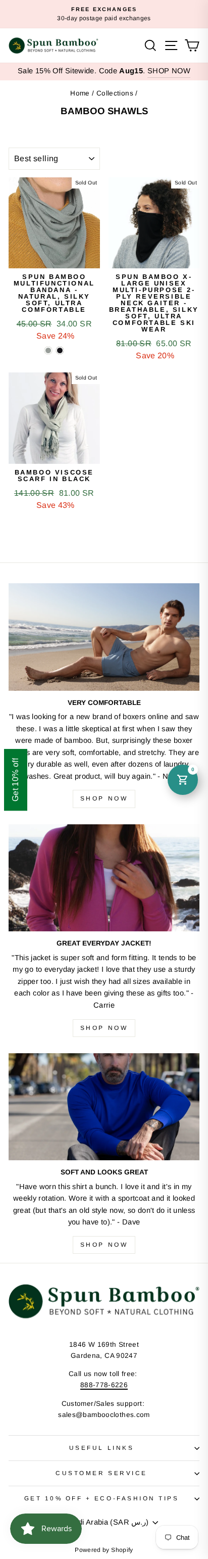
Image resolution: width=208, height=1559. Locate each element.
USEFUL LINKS (101, 1447)
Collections (114, 93)
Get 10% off (15, 779)
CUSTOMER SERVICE (101, 1473)
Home (79, 93)
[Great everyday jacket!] (104, 878)
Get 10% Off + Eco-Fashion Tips (101, 1498)
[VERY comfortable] (104, 637)
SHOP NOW (168, 71)
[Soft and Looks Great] (104, 1107)
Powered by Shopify (104, 1549)
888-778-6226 (104, 1385)
